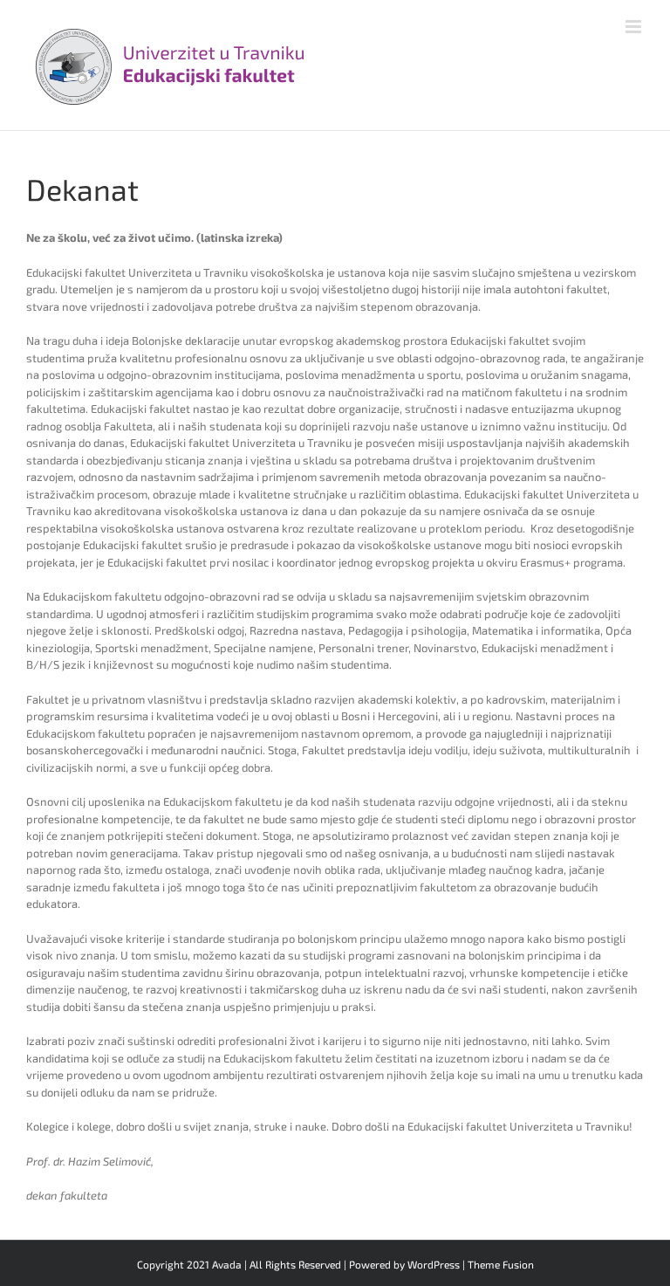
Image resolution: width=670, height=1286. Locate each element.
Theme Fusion (501, 1264)
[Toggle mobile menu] (635, 26)
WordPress (433, 1264)
